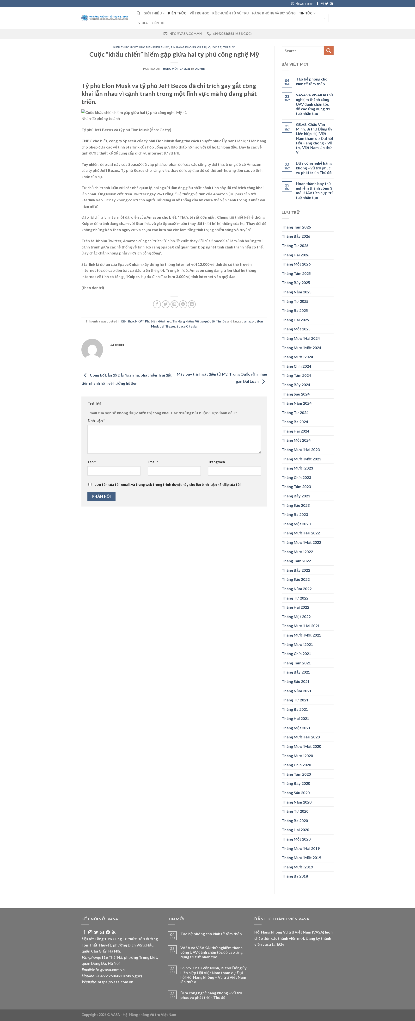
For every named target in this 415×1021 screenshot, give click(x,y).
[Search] (138, 13)
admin (200, 68)
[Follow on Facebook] (317, 4)
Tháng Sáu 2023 (296, 505)
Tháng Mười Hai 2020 (301, 737)
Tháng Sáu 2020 (296, 792)
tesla (192, 326)
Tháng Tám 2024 (296, 375)
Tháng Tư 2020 (295, 811)
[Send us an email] (331, 4)
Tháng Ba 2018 (295, 876)
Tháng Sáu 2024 (296, 394)
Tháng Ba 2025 (295, 310)
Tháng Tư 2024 (295, 412)
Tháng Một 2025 (296, 329)
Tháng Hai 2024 (295, 431)
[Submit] (329, 50)
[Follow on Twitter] (326, 4)
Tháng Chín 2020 (296, 764)
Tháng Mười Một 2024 (301, 347)
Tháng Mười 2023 (297, 468)
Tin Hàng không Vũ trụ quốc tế (196, 47)
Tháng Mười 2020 (297, 755)
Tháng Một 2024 (296, 440)
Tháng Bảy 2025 (296, 282)
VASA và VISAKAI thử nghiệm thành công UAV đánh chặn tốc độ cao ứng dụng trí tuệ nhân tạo (314, 104)
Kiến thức (177, 13)
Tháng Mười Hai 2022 (301, 533)
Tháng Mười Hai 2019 (301, 848)
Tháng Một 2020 (296, 839)
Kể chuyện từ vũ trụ (230, 13)
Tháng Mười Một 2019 (301, 857)
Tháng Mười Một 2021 (301, 635)
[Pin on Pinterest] (183, 304)
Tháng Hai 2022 (295, 607)
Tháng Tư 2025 (295, 301)
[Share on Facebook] (157, 304)
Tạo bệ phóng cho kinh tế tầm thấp (312, 81)
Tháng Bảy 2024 (296, 384)
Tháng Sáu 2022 (296, 579)
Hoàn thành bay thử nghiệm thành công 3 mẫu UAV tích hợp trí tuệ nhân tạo (314, 190)
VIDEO (143, 23)
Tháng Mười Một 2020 (301, 746)
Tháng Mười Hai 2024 (301, 338)
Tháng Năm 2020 (296, 802)
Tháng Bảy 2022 (296, 570)
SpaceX (182, 326)
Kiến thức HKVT (125, 47)
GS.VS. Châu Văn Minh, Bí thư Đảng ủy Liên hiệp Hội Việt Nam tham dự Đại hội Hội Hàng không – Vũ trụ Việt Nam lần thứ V (314, 138)
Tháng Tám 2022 (296, 560)
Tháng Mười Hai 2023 (301, 449)
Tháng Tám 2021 (296, 663)
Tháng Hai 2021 (295, 718)
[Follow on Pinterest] (108, 932)
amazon (249, 321)
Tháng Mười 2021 (297, 644)
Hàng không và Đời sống (274, 13)
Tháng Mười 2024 (297, 356)
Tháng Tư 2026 (295, 245)
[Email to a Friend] (174, 304)
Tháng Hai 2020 (295, 829)
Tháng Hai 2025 (295, 319)
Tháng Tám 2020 (296, 774)
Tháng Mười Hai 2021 (301, 625)
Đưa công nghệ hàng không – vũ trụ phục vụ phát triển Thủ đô (314, 167)
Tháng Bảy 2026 (296, 236)
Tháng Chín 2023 (296, 477)
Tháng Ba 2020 (295, 820)
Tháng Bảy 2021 (296, 672)
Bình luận (96, 421)
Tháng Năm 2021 (296, 690)
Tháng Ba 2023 (295, 514)
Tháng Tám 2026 (296, 227)
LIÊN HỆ (158, 23)
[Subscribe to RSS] (114, 932)
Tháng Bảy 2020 (296, 783)
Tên (91, 462)
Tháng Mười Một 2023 (301, 459)
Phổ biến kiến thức (154, 47)
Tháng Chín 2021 (296, 653)
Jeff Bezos (167, 326)
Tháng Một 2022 (296, 616)
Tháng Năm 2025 (296, 292)
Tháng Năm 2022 (296, 588)
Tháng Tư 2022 (295, 598)
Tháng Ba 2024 (295, 421)
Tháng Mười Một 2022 (301, 542)
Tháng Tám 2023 (296, 486)
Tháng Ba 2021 (295, 709)
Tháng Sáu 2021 (296, 681)
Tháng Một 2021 (296, 727)
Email (153, 462)
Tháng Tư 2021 (295, 700)
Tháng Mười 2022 (297, 551)
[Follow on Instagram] (322, 4)
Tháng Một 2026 (296, 264)
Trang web (216, 462)
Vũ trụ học (199, 13)
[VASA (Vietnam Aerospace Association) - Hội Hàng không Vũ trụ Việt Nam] (105, 18)
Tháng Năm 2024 (296, 403)
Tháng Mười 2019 (297, 867)
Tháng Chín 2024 (296, 366)
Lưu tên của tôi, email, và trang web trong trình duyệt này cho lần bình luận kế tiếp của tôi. (168, 485)
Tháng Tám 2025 (296, 273)
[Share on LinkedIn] (192, 304)
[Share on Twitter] (166, 304)
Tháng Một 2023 (296, 523)
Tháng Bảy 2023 (296, 496)
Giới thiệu (153, 13)
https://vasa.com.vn (115, 981)
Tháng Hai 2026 (295, 255)
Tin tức (305, 13)
